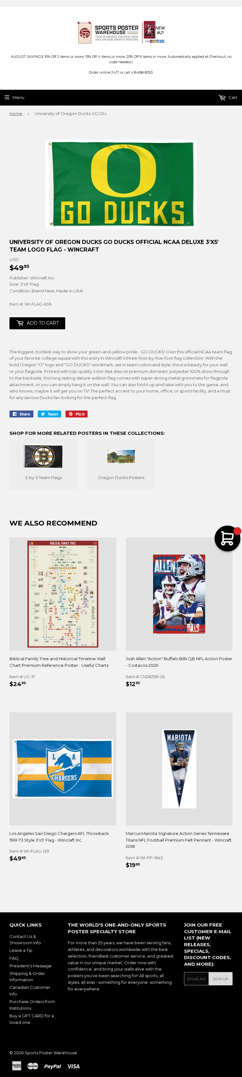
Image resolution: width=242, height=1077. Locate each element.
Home (15, 113)
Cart (232, 97)
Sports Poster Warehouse (51, 1052)
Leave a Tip (20, 950)
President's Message (30, 965)
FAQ (14, 958)
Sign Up (220, 979)
